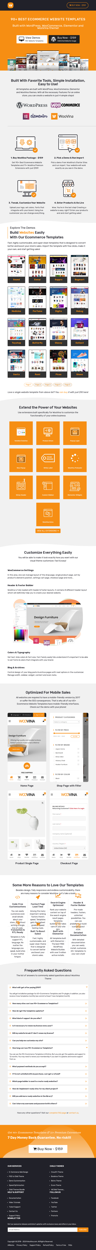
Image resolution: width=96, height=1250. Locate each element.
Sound (16, 279)
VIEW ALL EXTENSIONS (47, 531)
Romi (37, 374)
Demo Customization (17, 1181)
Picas (58, 374)
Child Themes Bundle (17, 1190)
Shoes (79, 374)
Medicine (16, 311)
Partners (54, 1211)
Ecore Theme (56, 1185)
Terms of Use (61, 1245)
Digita (58, 311)
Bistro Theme (56, 1181)
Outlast (80, 343)
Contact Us (13, 1211)
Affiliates (11, 1245)
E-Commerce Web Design (18, 1172)
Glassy (58, 343)
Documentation (15, 1198)
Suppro (58, 279)
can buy (64, 392)
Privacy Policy (22, 1245)
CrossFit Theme (57, 1172)
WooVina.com (32, 1242)
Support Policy (14, 1216)
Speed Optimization (16, 1185)
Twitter (54, 1207)
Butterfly (37, 343)
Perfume (37, 311)
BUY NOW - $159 (78, 5)
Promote (54, 1216)
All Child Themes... (58, 1190)
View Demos (34, 39)
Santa (16, 374)
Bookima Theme (57, 1176)
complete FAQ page (57, 1113)
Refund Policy (48, 1245)
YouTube (54, 1202)
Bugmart (79, 279)
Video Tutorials (14, 1202)
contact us (73, 1113)
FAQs (70, 1245)
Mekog (79, 311)
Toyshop (16, 343)
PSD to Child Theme (16, 1176)
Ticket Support (14, 1207)
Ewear (37, 279)
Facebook (55, 1198)
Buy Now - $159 (66, 39)
